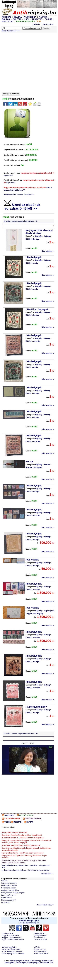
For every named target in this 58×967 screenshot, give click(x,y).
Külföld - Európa (32, 239)
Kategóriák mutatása (11, 94)
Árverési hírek (40, 949)
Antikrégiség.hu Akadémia (13, 953)
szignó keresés (6, 898)
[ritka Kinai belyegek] (14, 319)
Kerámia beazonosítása (10, 890)
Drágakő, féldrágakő (33, 467)
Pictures (4, 881)
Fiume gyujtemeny (36, 706)
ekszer (29, 461)
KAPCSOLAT (8, 21)
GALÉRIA (17, 19)
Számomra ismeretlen (9, 883)
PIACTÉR (43, 17)
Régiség (38, 236)
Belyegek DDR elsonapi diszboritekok (39, 232)
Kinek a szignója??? (8, 900)
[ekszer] (14, 464)
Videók (37, 947)
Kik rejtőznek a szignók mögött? (13, 893)
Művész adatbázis (9, 947)
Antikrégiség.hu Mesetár (12, 951)
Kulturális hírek (40, 951)
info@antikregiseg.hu (29, 923)
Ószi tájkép (5, 902)
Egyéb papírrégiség (35, 614)
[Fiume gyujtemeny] (13, 716)
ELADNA (18, 17)
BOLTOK (6, 19)
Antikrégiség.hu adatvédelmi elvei (40, 963)
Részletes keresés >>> (11, 31)
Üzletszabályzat (47, 961)
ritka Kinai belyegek (36, 309)
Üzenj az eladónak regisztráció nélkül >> (22, 206)
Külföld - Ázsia (31, 263)
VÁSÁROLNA (30, 17)
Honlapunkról (7, 933)
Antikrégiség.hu (16, 961)
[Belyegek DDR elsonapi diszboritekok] (14, 240)
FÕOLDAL (6, 17)
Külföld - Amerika (32, 341)
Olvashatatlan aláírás (9, 885)
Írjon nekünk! (39, 937)
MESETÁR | (18, 822)
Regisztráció (48, 24)
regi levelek (32, 559)
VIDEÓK (7, 822)
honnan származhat (8, 895)
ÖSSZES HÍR (9, 815)
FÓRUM (48, 19)
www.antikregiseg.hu (29, 920)
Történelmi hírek (41, 953)
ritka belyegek (33, 257)
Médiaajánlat (10, 963)
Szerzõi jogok (21, 963)
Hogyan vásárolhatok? (11, 937)
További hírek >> (47, 874)
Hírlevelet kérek (40, 940)
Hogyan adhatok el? (10, 935)
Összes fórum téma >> (45, 905)
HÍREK (26, 19)
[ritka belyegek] (14, 267)
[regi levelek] (14, 561)
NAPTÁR (29, 822)
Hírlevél (26, 961)
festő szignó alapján (8, 888)
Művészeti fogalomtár (11, 949)
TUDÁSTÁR (37, 19)
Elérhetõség (35, 961)
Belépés (36, 24)
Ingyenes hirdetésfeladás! (13, 940)
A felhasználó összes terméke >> (19, 195)
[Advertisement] (29, 62)
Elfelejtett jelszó (40, 935)
